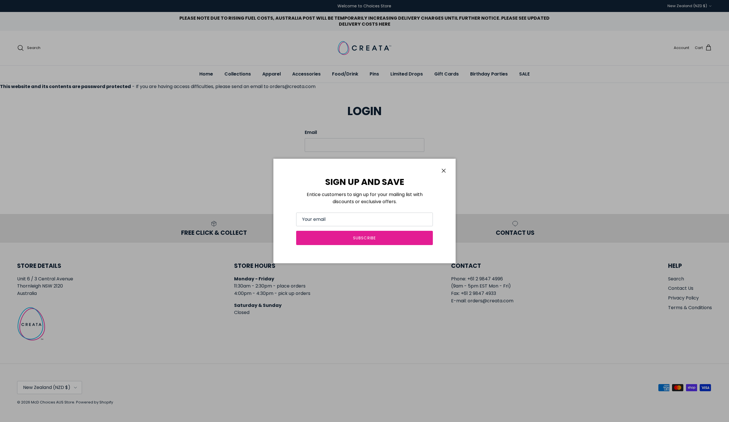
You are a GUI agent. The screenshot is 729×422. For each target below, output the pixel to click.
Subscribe (364, 238)
